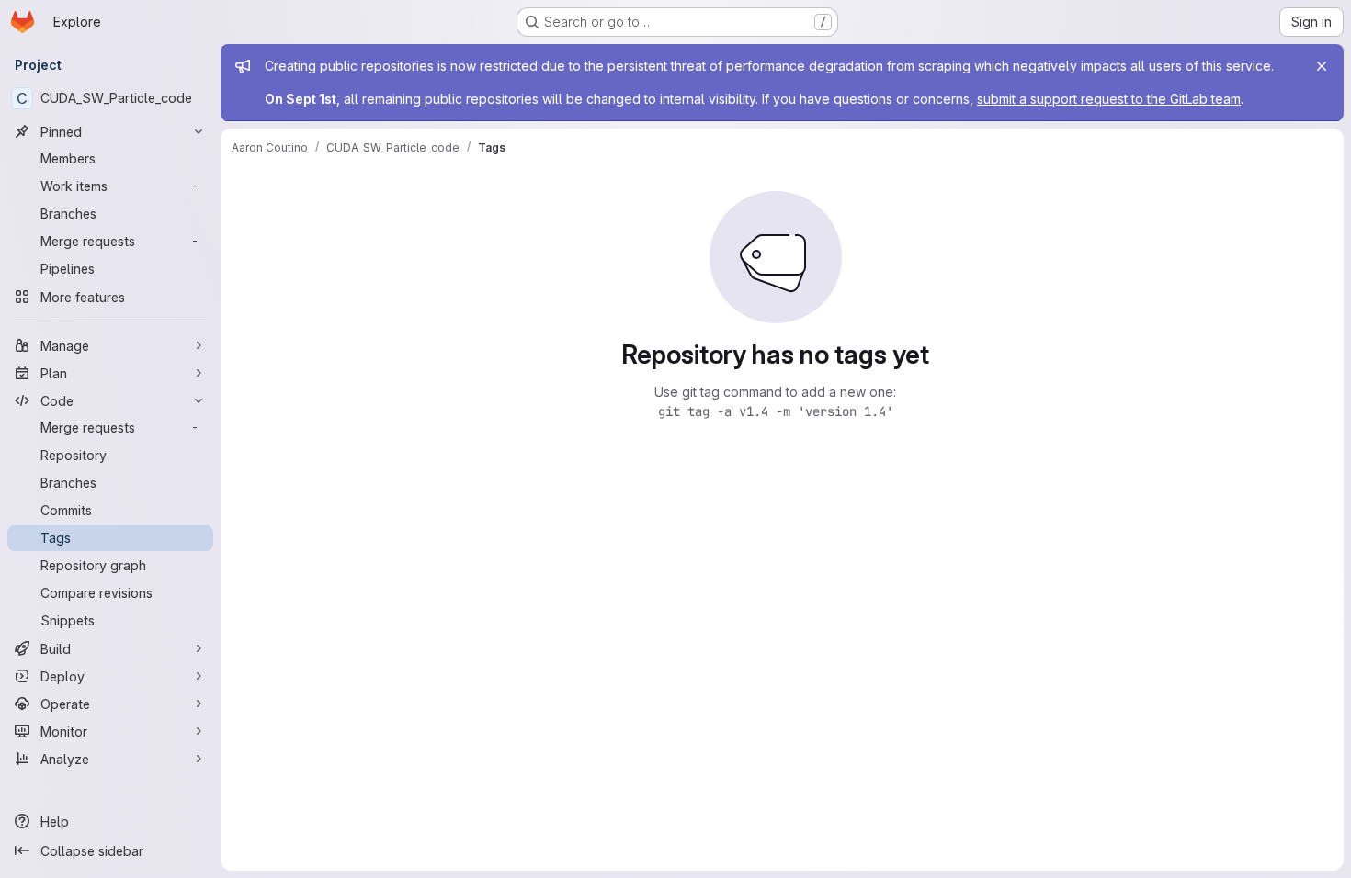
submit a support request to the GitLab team (1109, 99)
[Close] (1322, 66)
